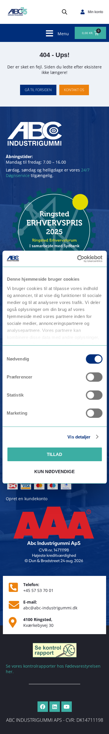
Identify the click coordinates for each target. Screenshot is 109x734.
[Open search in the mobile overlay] (64, 11)
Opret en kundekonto (26, 498)
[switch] (94, 377)
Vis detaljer (78, 436)
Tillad (54, 454)
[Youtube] (66, 706)
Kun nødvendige (54, 471)
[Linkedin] (54, 706)
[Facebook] (42, 706)
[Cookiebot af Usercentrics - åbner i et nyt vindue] (77, 259)
